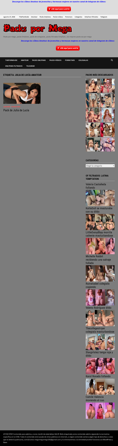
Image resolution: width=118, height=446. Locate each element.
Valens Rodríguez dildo (98, 307)
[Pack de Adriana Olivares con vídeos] (107, 100)
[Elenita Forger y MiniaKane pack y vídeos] (93, 144)
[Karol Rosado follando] (100, 386)
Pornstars (68, 17)
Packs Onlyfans (45, 17)
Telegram (103, 17)
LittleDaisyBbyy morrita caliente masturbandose (99, 234)
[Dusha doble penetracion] (107, 144)
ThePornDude (24, 17)
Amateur (34, 17)
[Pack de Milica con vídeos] (93, 130)
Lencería (6, 107)
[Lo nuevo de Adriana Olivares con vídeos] (93, 100)
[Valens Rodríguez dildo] (100, 317)
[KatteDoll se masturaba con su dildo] (100, 222)
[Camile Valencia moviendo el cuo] (100, 410)
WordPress (107, 439)
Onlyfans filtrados (91, 17)
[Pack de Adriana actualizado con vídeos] (93, 86)
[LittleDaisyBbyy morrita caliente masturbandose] (100, 245)
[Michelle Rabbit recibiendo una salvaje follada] (100, 273)
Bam (5, 442)
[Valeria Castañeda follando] (100, 197)
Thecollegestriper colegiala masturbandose (100, 330)
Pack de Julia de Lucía (16, 110)
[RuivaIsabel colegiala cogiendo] (100, 297)
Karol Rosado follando (98, 376)
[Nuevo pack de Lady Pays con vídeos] (107, 130)
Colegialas (78, 17)
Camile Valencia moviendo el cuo (95, 398)
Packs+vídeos (58, 17)
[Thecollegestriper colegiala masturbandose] (100, 341)
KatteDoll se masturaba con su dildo (99, 210)
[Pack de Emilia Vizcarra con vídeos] (107, 115)
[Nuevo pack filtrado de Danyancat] (107, 86)
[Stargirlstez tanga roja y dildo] (100, 365)
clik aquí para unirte (60, 9)
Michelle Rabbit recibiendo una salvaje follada (98, 260)
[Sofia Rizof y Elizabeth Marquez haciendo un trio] (93, 115)
